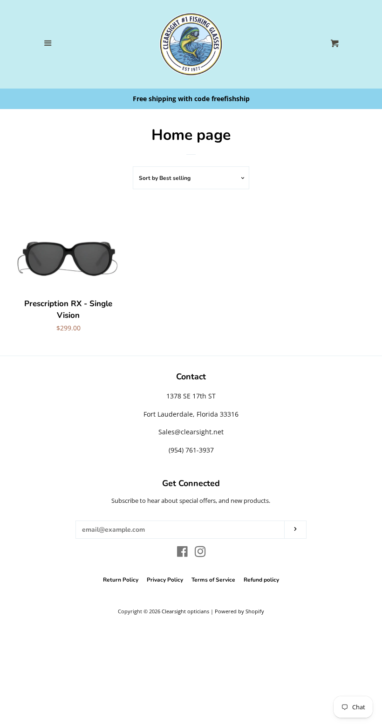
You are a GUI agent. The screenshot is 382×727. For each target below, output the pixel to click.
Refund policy (261, 579)
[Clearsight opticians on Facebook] (182, 553)
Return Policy (120, 579)
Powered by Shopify (239, 611)
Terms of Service (213, 579)
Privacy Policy (165, 579)
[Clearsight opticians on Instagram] (200, 553)
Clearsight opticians (185, 611)
